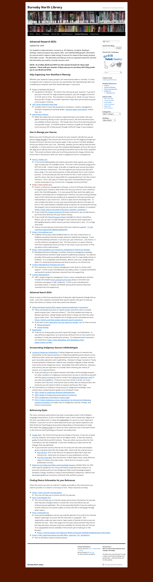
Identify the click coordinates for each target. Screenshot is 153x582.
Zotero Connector (55, 212)
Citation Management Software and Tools (48, 264)
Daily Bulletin (108, 102)
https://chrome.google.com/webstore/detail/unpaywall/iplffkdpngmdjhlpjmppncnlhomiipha (73, 532)
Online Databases (109, 87)
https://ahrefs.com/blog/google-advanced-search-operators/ (59, 319)
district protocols (49, 377)
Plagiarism (107, 91)
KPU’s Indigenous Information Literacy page (52, 397)
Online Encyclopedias (110, 89)
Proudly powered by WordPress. (114, 564)
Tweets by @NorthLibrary (110, 80)
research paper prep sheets (76, 109)
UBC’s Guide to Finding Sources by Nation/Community (56, 394)
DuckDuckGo (37, 329)
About (38, 34)
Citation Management (40, 274)
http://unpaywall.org (40, 512)
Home (32, 34)
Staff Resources (67, 34)
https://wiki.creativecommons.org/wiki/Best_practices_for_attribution (61, 535)
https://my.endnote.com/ (42, 232)
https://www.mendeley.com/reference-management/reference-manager (61, 249)
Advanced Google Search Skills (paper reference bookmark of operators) (60, 307)
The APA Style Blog (44, 457)
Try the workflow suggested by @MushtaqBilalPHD (64, 228)
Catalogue (45, 34)
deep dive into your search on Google (64, 322)
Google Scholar (43, 327)
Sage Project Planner (40, 114)
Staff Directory (108, 108)
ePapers (106, 85)
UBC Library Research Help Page (44, 104)
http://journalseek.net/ (41, 497)
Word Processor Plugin (57, 217)
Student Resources (81, 34)
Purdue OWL (37, 435)
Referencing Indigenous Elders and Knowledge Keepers (53, 465)
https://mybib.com (39, 159)
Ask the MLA (42, 452)
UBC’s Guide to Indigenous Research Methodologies (55, 392)
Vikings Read (94, 34)
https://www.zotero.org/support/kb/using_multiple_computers (60, 209)
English (107, 41)
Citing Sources (110, 93)
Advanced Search (43, 324)
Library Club (55, 34)
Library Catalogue (109, 104)
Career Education (109, 100)
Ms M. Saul (91, 552)
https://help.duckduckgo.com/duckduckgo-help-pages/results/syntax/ (59, 341)
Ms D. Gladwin (93, 548)
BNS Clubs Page (108, 98)
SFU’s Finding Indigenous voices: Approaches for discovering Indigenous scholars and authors (63, 401)
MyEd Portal (107, 106)
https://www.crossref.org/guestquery (47, 492)
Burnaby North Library (45, 7)
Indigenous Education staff (81, 377)
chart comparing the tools (61, 279)
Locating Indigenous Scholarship (44, 352)
